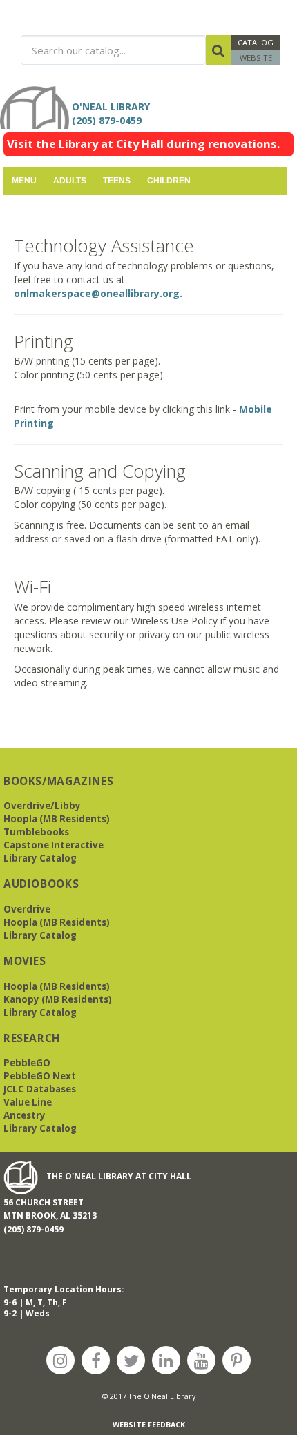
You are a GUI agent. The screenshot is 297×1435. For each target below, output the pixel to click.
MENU (24, 180)
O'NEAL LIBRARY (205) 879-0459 (113, 113)
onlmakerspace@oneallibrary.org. (98, 293)
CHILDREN (169, 180)
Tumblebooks (36, 832)
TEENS (117, 180)
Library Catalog (40, 858)
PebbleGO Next (39, 1076)
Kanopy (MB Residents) (57, 999)
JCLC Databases (39, 1089)
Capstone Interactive (53, 845)
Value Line (27, 1102)
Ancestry (24, 1115)
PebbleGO (26, 1063)
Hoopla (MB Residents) (56, 819)
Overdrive (26, 909)
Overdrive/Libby (42, 806)
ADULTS (69, 180)
